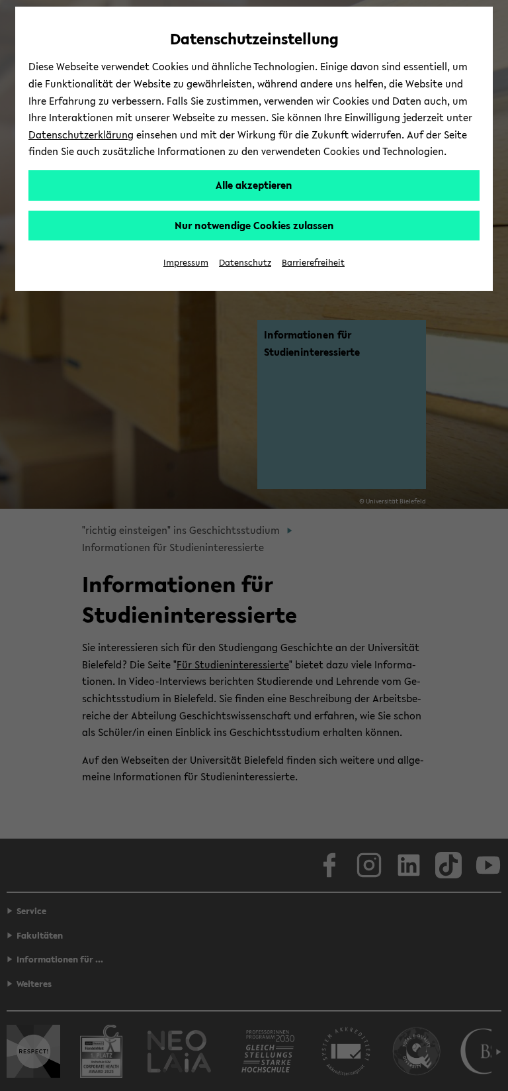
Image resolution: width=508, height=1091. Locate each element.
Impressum (185, 262)
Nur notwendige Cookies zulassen (254, 225)
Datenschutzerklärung (81, 134)
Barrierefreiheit (313, 262)
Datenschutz (245, 262)
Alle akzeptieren (254, 185)
